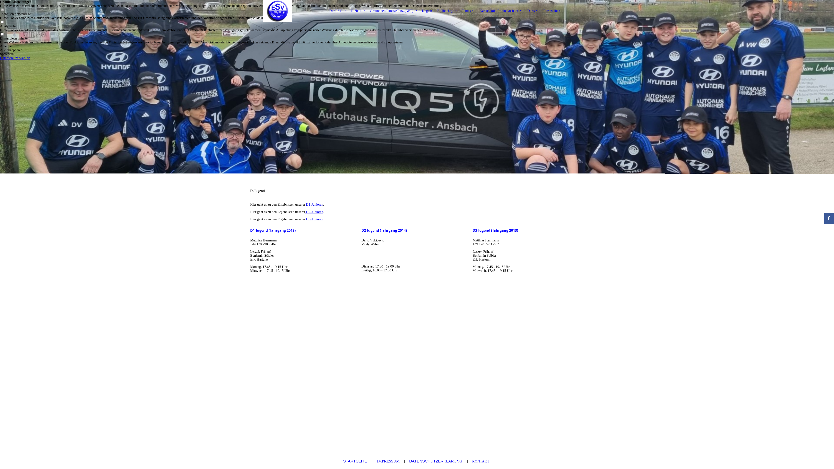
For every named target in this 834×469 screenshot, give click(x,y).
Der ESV (335, 11)
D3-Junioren (314, 219)
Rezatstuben (551, 11)
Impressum (388, 461)
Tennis (466, 11)
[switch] (2, 22)
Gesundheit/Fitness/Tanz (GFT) (391, 11)
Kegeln (427, 11)
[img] (277, 11)
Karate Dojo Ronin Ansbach (499, 11)
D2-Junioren (314, 212)
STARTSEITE (355, 461)
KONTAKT (480, 461)
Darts (531, 11)
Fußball (356, 11)
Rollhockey (445, 11)
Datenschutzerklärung (15, 58)
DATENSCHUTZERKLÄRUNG (435, 461)
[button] (221, 46)
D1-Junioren (314, 204)
